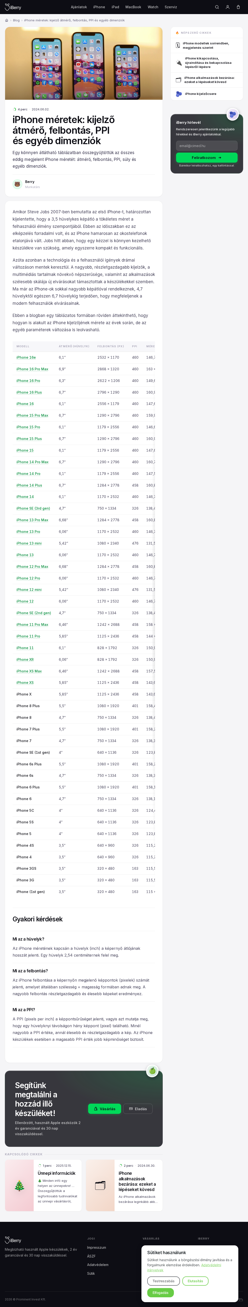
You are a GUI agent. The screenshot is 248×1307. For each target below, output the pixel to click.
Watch (153, 7)
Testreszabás (164, 1281)
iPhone (99, 7)
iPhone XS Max (29, 671)
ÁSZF (91, 1256)
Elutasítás (195, 1281)
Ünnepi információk (57, 1173)
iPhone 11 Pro (28, 636)
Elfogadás (161, 1292)
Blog (16, 20)
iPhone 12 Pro (28, 578)
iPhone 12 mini (29, 589)
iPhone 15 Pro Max (32, 415)
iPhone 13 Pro (28, 531)
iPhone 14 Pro (28, 474)
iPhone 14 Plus (29, 485)
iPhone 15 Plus (29, 439)
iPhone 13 (25, 555)
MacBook (133, 7)
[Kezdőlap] (6, 20)
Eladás (141, 1109)
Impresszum (96, 1247)
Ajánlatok (79, 7)
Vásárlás (108, 1109)
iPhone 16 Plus (29, 392)
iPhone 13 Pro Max (32, 520)
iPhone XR (25, 659)
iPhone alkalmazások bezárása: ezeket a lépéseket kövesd (137, 1181)
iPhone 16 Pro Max (32, 369)
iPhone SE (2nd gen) (33, 613)
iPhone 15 (25, 450)
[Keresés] (217, 7)
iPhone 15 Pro (28, 427)
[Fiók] (227, 7)
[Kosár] (238, 7)
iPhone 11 (25, 648)
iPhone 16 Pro (28, 381)
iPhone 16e (26, 357)
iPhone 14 (25, 497)
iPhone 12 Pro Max (32, 566)
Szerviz (171, 7)
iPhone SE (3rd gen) (33, 508)
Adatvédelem (97, 1265)
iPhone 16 (25, 404)
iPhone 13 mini (29, 543)
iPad (115, 7)
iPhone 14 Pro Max (32, 462)
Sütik (91, 1273)
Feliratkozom (204, 157)
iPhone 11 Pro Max (32, 624)
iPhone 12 (25, 601)
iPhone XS (25, 682)
